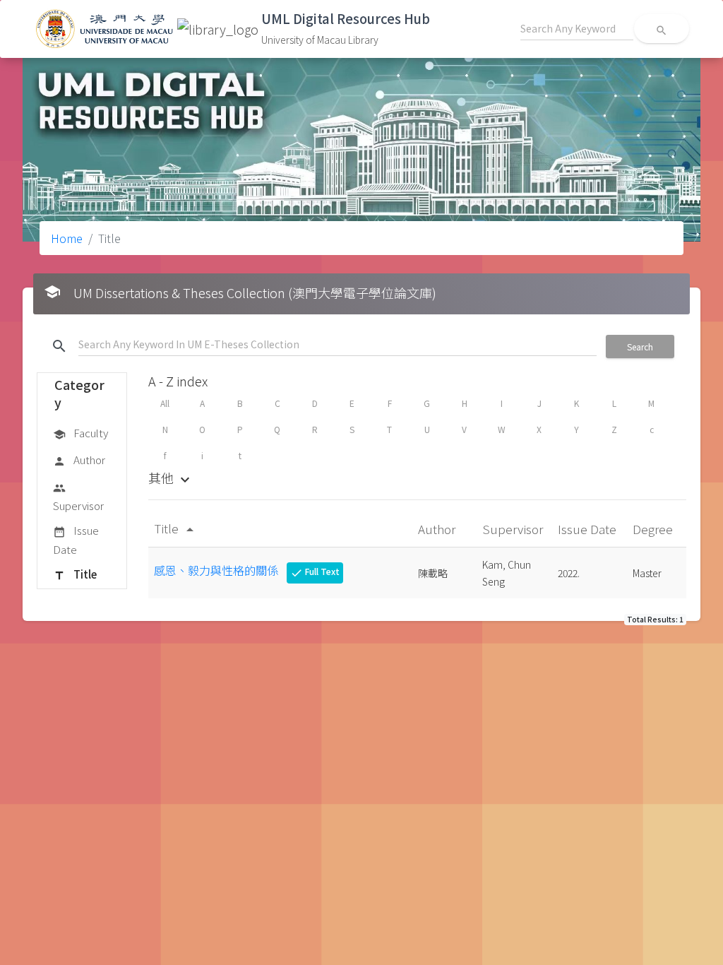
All (164, 403)
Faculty (80, 433)
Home (67, 238)
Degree (654, 529)
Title (75, 574)
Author (79, 459)
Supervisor (78, 497)
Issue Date (76, 539)
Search (640, 347)
